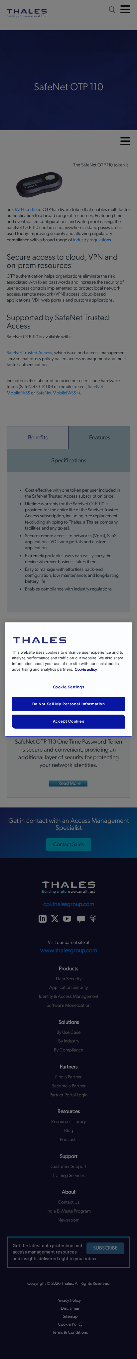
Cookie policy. (86, 669)
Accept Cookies (68, 721)
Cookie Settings (68, 687)
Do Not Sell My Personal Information (68, 704)
